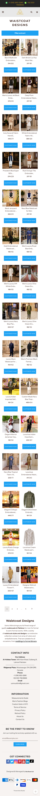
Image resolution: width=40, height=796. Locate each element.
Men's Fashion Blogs (20, 701)
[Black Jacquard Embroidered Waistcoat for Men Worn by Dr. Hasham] (10, 198)
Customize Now (11, 70)
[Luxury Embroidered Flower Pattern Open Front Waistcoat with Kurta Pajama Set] (10, 574)
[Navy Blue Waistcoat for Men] (29, 198)
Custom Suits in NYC (20, 704)
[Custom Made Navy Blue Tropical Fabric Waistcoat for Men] (29, 386)
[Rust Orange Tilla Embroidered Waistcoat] (29, 160)
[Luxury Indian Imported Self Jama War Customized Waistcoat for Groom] (10, 386)
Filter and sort (20, 33)
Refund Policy (20, 713)
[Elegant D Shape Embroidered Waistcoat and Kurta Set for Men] (10, 499)
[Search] (31, 12)
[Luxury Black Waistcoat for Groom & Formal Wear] (10, 348)
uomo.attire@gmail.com (20, 683)
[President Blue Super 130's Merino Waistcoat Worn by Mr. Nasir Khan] (10, 160)
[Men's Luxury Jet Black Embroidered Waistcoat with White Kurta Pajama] (10, 85)
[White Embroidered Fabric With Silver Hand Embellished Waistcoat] (29, 122)
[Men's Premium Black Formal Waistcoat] (29, 348)
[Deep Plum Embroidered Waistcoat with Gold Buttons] (29, 85)
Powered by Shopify (19, 790)
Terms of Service (20, 707)
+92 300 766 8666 (20, 678)
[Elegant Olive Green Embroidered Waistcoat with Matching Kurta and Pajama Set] (29, 499)
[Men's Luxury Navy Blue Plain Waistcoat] (10, 311)
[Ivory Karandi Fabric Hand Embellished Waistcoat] (10, 122)
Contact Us (20, 719)
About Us (20, 716)
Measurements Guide (20, 698)
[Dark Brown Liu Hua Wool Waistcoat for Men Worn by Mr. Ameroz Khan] (29, 47)
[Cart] (37, 12)
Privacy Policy (20, 710)
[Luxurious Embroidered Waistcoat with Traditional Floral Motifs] (29, 461)
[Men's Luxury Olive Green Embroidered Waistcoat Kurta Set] (29, 311)
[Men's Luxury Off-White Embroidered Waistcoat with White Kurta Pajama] (10, 273)
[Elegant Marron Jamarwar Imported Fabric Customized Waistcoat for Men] (10, 424)
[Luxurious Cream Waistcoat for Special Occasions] (29, 537)
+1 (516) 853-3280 (16, 3)
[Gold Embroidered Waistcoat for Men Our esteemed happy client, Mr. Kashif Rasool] (10, 235)
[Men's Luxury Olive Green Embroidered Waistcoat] (29, 273)
